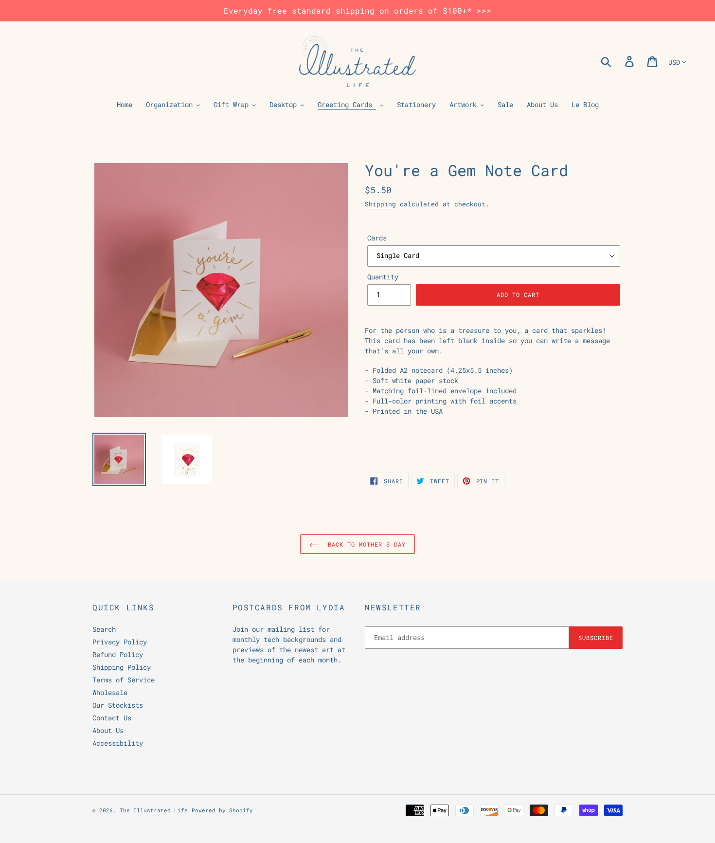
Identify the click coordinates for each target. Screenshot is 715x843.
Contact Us (111, 717)
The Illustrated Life (154, 810)
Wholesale (109, 692)
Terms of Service (123, 679)
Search (104, 629)
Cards (377, 237)
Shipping (380, 204)
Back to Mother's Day (364, 544)
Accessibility (117, 743)
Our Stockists (117, 705)
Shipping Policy (121, 667)
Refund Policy (117, 654)
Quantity (382, 276)
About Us (108, 730)
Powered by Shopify (222, 810)
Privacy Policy (119, 641)
